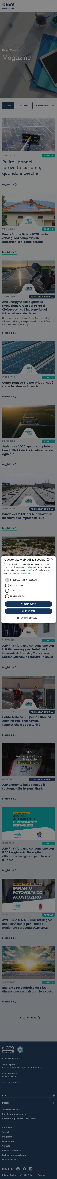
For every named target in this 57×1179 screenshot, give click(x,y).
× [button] (52, 559)
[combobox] (48, 559)
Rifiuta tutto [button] (28, 611)
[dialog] (28, 589)
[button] (28, 618)
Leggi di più (25, 573)
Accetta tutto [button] (28, 604)
